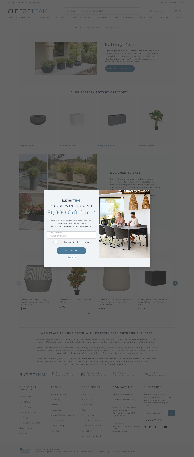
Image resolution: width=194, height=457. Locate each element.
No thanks (71, 257)
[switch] (58, 242)
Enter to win (71, 250)
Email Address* (56, 232)
